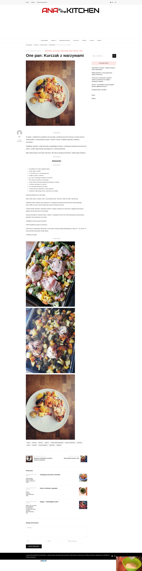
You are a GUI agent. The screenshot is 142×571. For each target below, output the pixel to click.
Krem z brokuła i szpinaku (49, 488)
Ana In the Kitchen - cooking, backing (46, 555)
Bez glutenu (56, 50)
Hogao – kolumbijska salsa (49, 502)
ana (19, 136)
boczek (34, 442)
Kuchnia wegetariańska (30, 494)
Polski (27, 2)
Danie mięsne (29, 478)
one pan (34, 445)
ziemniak (59, 445)
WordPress (106, 555)
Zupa (27, 495)
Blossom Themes (90, 555)
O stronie (92, 40)
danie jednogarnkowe (57, 442)
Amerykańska (48, 50)
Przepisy (53, 40)
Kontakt (99, 40)
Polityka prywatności (42, 2)
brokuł (41, 442)
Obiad (81, 50)
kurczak (79, 442)
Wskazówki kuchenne (65, 40)
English (33, 2)
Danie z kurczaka (73, 50)
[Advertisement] (71, 24)
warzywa (52, 445)
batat (28, 442)
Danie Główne (64, 50)
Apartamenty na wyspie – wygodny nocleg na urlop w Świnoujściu (103, 68)
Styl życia (75, 40)
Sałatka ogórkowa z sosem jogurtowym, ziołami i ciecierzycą (102, 73)
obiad (28, 445)
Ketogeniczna (29, 506)
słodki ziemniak (43, 445)
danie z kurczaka (70, 442)
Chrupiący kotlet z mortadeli (99, 89)
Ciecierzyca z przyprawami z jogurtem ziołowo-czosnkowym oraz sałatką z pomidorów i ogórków (101, 79)
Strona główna (44, 40)
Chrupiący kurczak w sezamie (50, 474)
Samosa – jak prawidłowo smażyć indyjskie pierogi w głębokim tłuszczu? (103, 85)
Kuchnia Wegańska (31, 509)
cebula (47, 442)
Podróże (84, 40)
